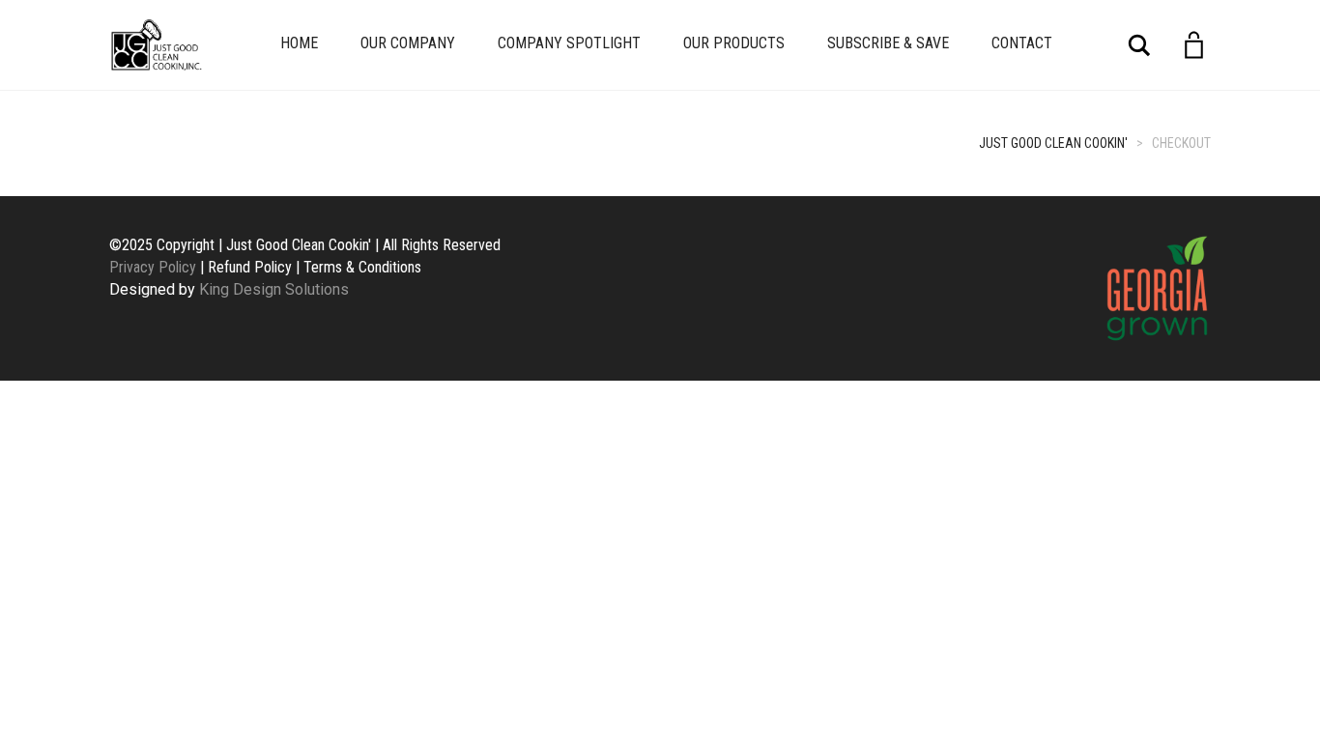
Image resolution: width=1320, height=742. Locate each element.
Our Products (734, 43)
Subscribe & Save (888, 43)
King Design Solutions (274, 289)
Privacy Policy (152, 267)
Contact (1021, 43)
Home (299, 43)
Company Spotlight (569, 43)
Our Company (407, 43)
